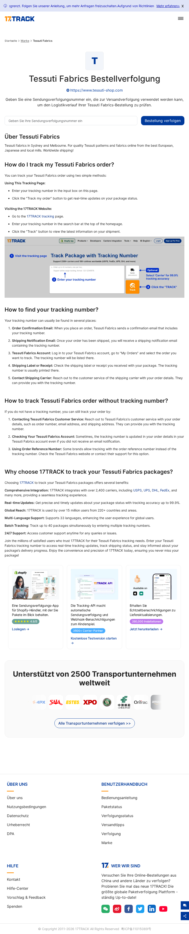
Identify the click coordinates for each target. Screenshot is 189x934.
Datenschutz (18, 815)
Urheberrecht (18, 824)
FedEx (164, 490)
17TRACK (27, 483)
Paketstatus (111, 806)
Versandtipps (112, 824)
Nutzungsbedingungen (26, 806)
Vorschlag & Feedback (26, 897)
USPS (137, 490)
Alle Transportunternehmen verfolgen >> (94, 723)
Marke (25, 40)
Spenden (14, 906)
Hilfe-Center (17, 888)
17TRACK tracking (40, 216)
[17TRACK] (20, 19)
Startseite (11, 40)
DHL (155, 490)
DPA (10, 833)
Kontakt (13, 879)
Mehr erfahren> (168, 6)
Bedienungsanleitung (119, 797)
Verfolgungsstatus (117, 815)
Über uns (15, 797)
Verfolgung (111, 833)
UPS (147, 490)
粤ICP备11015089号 (136, 929)
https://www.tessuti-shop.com (96, 90)
